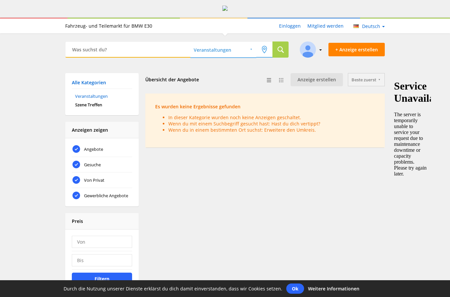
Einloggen (290, 26)
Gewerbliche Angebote (106, 196)
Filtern (102, 279)
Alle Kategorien (89, 82)
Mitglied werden (325, 26)
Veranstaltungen (91, 96)
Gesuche (92, 165)
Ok (295, 288)
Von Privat (94, 180)
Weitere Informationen (333, 288)
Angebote (93, 149)
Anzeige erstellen (316, 79)
